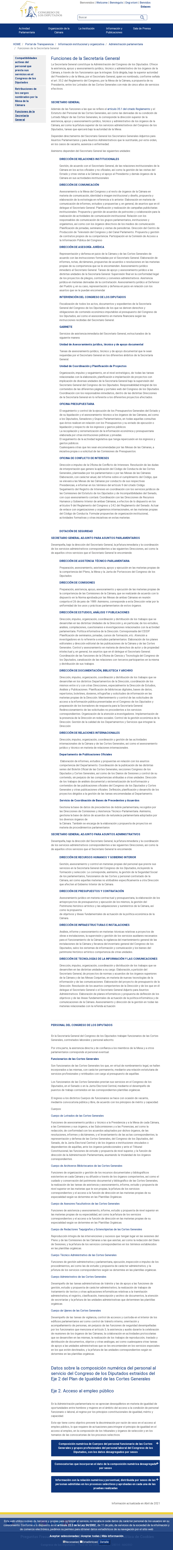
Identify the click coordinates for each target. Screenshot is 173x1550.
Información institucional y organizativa (81, 44)
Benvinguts (116, 2)
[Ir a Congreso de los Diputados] (41, 10)
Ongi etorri (131, 2)
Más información (112, 1536)
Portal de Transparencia (39, 44)
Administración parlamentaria (126, 44)
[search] (112, 17)
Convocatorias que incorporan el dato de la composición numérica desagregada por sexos (105, 1466)
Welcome (102, 2)
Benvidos (145, 2)
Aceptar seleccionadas (65, 1536)
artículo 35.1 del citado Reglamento (128, 109)
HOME (17, 44)
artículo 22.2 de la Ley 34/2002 (76, 1525)
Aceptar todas (90, 1536)
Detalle (104, 1542)
